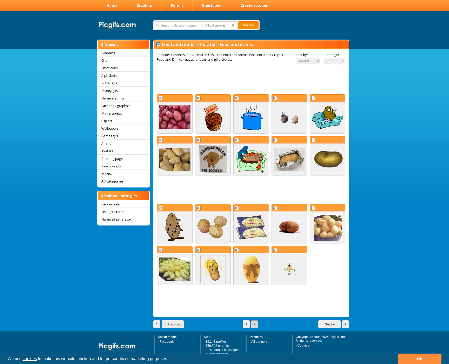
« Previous (173, 324)
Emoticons (109, 68)
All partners (259, 341)
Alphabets (109, 75)
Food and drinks (178, 44)
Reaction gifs (111, 166)
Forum (177, 5)
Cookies (303, 345)
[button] (170, 359)
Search (248, 25)
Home (112, 5)
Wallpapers (109, 128)
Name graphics (112, 98)
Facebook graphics (115, 105)
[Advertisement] (251, 79)
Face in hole (110, 204)
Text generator (112, 211)
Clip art (106, 120)
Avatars (107, 151)
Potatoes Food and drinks (226, 44)
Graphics (144, 5)
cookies (30, 358)
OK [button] (419, 359)
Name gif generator (116, 219)
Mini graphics (111, 113)
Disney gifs (109, 90)
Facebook (167, 341)
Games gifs (109, 136)
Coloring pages (112, 158)
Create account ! (255, 5)
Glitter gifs (109, 83)
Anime (106, 143)
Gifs (104, 60)
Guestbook (212, 5)
